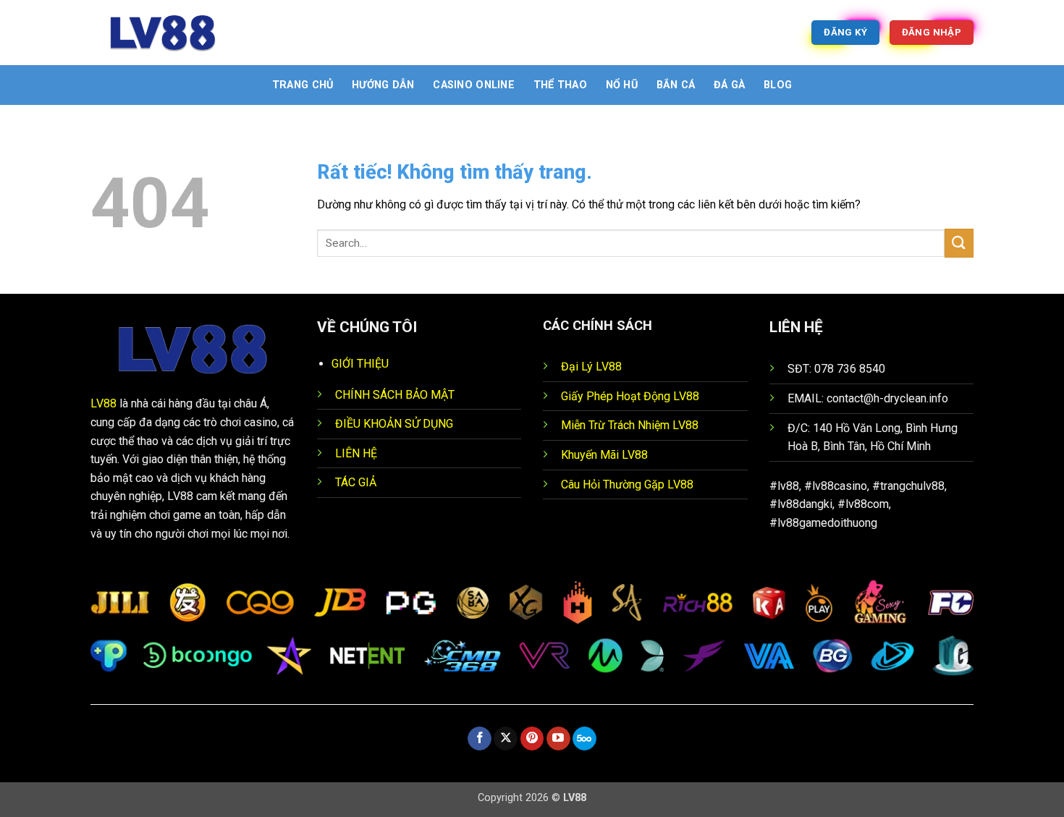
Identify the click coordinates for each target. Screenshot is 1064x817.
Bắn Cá (676, 85)
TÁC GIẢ (355, 482)
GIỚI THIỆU (360, 364)
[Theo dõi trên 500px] (584, 739)
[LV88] (162, 32)
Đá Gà (729, 85)
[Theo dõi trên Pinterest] (532, 739)
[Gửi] (959, 243)
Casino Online (474, 85)
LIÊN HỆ (356, 453)
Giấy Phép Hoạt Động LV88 (630, 396)
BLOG (778, 85)
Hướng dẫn (383, 85)
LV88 (103, 403)
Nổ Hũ (622, 85)
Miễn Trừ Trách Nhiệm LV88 (629, 425)
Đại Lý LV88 (591, 366)
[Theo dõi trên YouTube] (558, 739)
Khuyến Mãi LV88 (604, 455)
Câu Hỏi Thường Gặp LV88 (627, 484)
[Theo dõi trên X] (506, 739)
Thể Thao (560, 85)
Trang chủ (303, 85)
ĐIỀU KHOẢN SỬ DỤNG (394, 424)
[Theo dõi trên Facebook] (479, 739)
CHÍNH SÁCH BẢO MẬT (395, 395)
